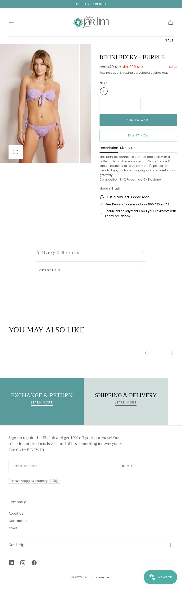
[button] (11, 22)
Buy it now (138, 135)
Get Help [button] (16, 545)
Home (12, 40)
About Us (16, 513)
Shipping (126, 73)
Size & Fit (127, 148)
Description (109, 148)
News (13, 528)
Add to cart (138, 120)
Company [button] (17, 502)
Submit (126, 466)
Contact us (48, 270)
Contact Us (18, 520)
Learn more (42, 402)
